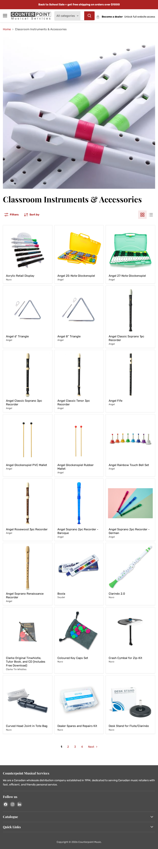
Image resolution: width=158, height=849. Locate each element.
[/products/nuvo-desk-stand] (130, 700)
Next (91, 746)
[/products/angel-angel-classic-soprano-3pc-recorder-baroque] (27, 374)
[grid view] (142, 214)
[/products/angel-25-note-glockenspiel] (79, 249)
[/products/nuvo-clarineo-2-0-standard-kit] (130, 567)
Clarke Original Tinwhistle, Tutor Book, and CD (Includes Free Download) (25, 661)
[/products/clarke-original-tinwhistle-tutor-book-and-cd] (27, 631)
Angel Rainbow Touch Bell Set (129, 465)
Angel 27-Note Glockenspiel (127, 275)
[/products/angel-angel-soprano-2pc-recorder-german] (130, 503)
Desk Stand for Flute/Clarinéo (129, 726)
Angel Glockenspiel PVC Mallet (26, 465)
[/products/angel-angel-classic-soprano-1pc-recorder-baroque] (130, 310)
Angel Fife (115, 400)
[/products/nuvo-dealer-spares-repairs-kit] (79, 700)
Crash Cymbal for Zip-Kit (125, 658)
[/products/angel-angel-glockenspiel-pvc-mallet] (27, 439)
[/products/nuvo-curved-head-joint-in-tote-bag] (27, 700)
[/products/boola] (79, 567)
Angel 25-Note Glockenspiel (76, 275)
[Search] (89, 15)
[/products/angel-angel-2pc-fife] (130, 374)
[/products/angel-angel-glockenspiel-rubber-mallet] (79, 439)
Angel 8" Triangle (69, 336)
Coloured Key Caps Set (72, 658)
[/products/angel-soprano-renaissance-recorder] (27, 567)
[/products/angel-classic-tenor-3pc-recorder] (79, 374)
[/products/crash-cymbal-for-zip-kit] (130, 631)
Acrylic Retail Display (20, 275)
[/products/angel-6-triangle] (27, 310)
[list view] (151, 214)
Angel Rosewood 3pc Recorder (27, 529)
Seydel (61, 597)
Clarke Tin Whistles (16, 669)
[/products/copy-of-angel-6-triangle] (79, 310)
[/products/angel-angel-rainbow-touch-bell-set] (130, 439)
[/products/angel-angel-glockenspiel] (130, 249)
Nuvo (9, 279)
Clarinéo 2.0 (117, 593)
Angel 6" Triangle (17, 336)
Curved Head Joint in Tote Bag (26, 726)
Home (7, 29)
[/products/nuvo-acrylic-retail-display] (27, 249)
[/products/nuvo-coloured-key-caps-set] (79, 631)
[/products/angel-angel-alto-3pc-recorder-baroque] (27, 503)
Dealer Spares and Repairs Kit (77, 726)
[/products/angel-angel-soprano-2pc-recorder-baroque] (79, 503)
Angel (60, 279)
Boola (61, 593)
